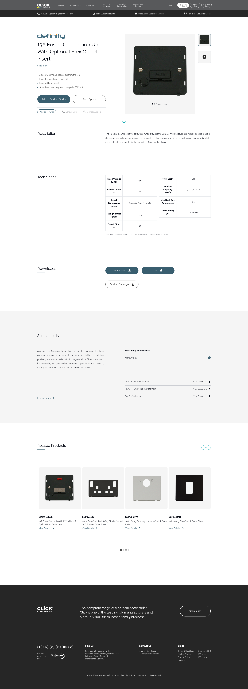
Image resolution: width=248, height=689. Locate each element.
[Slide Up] (124, 124)
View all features (47, 112)
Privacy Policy (184, 657)
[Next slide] (209, 447)
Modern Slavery (184, 654)
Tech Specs (89, 99)
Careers (181, 660)
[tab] (121, 550)
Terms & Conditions (186, 651)
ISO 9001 (202, 654)
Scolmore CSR (204, 651)
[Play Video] (204, 57)
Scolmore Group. (138, 675)
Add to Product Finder (54, 99)
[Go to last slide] (203, 447)
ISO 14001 (202, 657)
